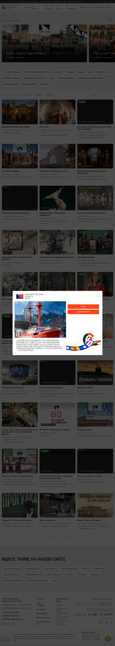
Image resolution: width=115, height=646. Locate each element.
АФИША (83, 306)
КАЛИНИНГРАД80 (83, 312)
